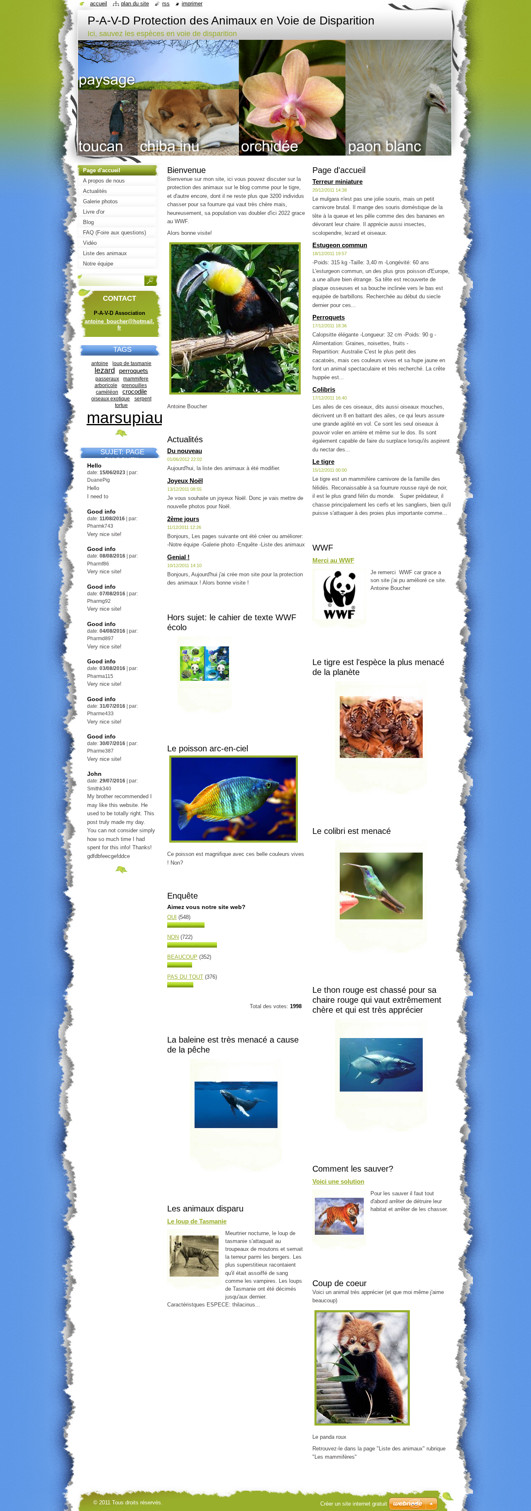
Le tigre (323, 461)
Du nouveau (184, 450)
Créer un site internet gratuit (353, 1504)
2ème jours (183, 518)
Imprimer (192, 3)
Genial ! (178, 557)
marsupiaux (129, 417)
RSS (166, 3)
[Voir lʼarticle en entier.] (194, 1256)
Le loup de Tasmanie (197, 1221)
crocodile (134, 391)
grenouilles (134, 385)
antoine (99, 363)
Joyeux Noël (185, 480)
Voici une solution (338, 1181)
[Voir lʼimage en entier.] (204, 677)
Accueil (98, 3)
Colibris (323, 389)
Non (173, 937)
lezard (105, 370)
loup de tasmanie (131, 363)
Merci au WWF (333, 560)
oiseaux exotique (110, 398)
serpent (142, 398)
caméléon (107, 392)
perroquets (133, 371)
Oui (172, 917)
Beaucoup (182, 957)
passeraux (107, 378)
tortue (121, 405)
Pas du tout (185, 977)
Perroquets (328, 317)
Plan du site (135, 3)
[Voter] (186, 926)
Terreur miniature (337, 181)
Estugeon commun (339, 245)
